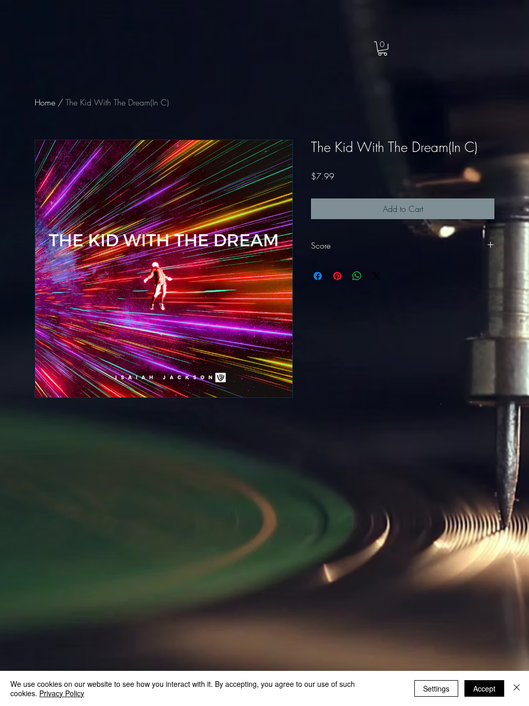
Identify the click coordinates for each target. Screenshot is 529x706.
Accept (484, 688)
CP (75, 32)
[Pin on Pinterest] (337, 276)
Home (45, 102)
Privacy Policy (61, 693)
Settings (436, 688)
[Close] (516, 688)
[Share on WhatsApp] (357, 276)
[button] (382, 48)
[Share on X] (376, 276)
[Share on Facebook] (318, 276)
